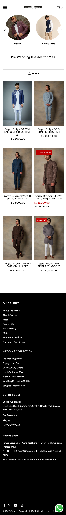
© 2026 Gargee (10, 511)
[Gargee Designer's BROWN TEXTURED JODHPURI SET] (49, 170)
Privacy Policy (9, 328)
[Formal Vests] (48, 27)
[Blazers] (18, 27)
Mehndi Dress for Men (14, 376)
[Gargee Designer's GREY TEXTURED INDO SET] (49, 238)
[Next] (61, 30)
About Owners (10, 315)
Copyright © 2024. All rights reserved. (36, 511)
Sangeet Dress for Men (14, 385)
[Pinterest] (8, 505)
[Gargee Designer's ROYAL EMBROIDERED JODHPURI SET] (17, 103)
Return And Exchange (13, 337)
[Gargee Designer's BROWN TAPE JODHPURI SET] (17, 238)
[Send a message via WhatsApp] (59, 508)
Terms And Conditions (14, 342)
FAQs (5, 333)
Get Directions (10, 415)
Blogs (5, 319)
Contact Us (8, 324)
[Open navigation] (11, 7)
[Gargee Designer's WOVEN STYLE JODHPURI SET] (17, 170)
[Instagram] (21, 505)
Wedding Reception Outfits (16, 381)
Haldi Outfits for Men (13, 372)
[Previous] (5, 30)
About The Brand (11, 310)
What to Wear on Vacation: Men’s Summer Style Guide (29, 459)
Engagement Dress (12, 363)
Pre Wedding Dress (12, 358)
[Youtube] (15, 505)
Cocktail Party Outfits (13, 367)
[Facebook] (4, 505)
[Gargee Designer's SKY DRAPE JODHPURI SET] (49, 103)
